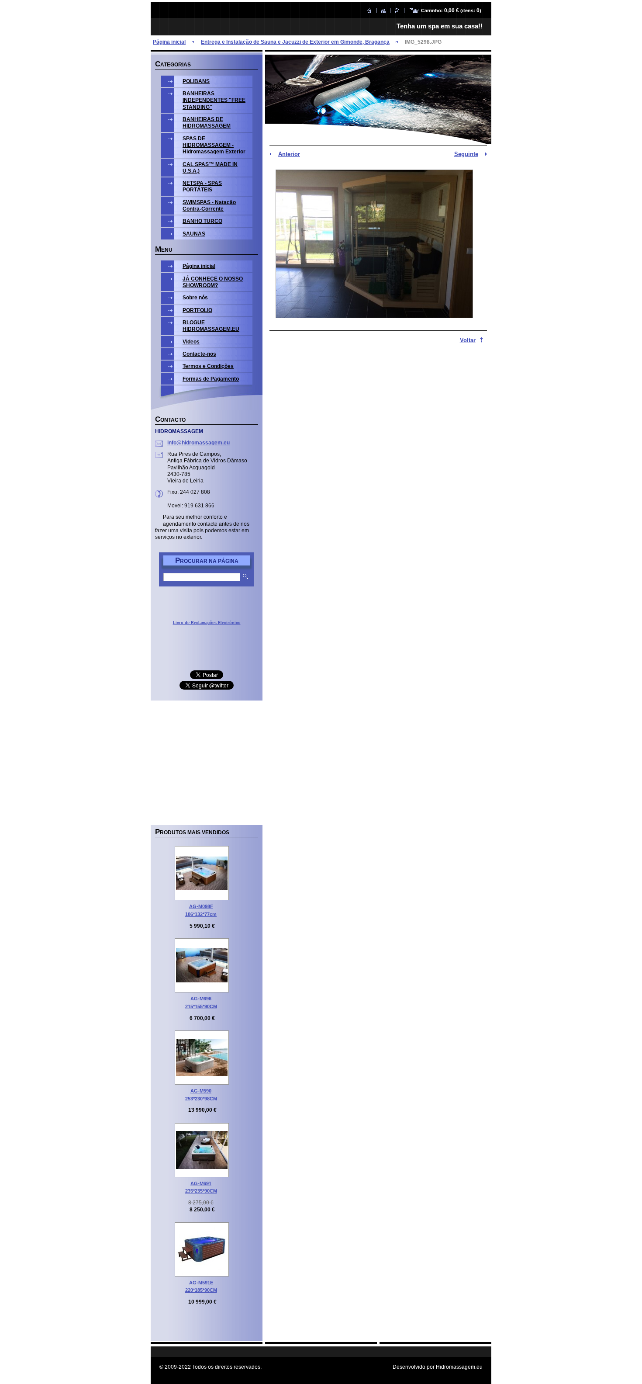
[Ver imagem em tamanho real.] (202, 873)
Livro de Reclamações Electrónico (207, 623)
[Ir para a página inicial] (369, 10)
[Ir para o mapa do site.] (383, 10)
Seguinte (466, 154)
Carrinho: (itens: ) (451, 10)
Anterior (289, 154)
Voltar (468, 340)
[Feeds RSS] (397, 10)
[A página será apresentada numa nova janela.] (374, 245)
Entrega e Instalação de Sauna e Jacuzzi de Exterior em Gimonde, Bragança (295, 42)
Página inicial (169, 42)
